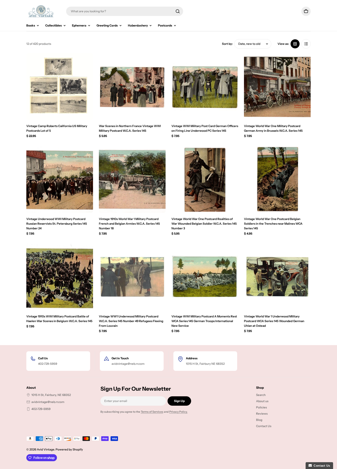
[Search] (177, 11)
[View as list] (306, 44)
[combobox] (124, 11)
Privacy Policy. (178, 411)
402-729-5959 (41, 409)
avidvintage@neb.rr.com (47, 402)
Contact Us (321, 465)
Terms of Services (152, 411)
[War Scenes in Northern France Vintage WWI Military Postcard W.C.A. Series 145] (132, 86)
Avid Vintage (45, 449)
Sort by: (227, 44)
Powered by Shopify (69, 449)
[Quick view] (87, 61)
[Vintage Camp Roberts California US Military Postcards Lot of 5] (59, 86)
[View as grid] (295, 44)
